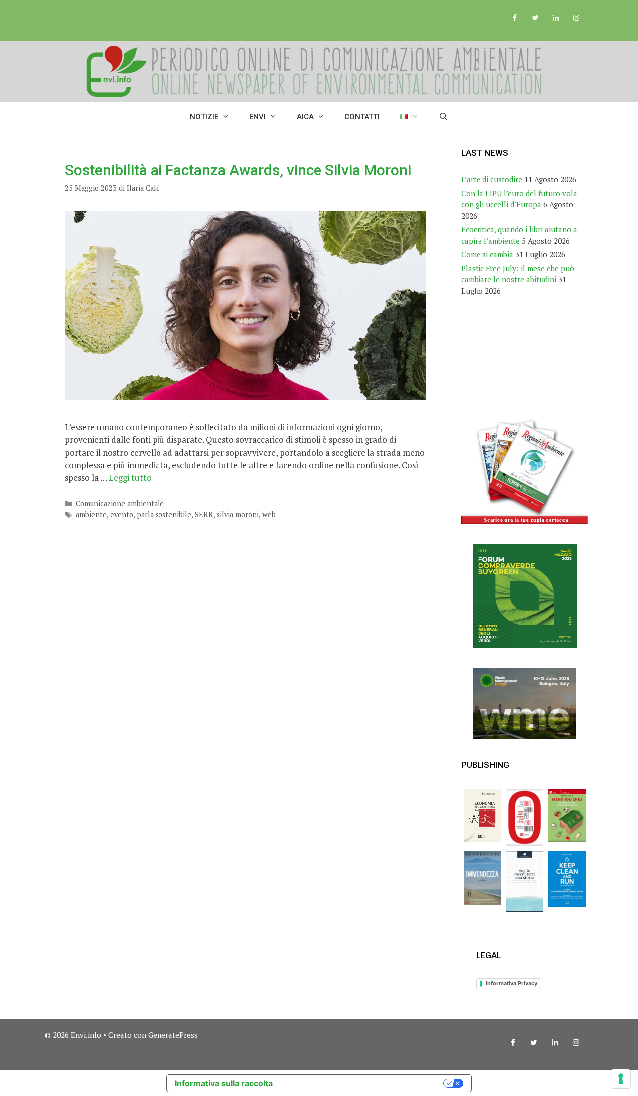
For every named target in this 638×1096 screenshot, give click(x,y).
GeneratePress (173, 1035)
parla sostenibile (164, 514)
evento (121, 514)
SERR (204, 514)
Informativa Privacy (511, 983)
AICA (305, 116)
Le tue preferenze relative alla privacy (363, 1083)
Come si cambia (487, 254)
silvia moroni (238, 514)
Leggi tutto (130, 477)
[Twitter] (535, 18)
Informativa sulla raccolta (224, 1083)
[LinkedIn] (555, 18)
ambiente (91, 514)
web (269, 514)
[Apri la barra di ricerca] (443, 117)
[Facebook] (515, 18)
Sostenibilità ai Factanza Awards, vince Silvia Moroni (238, 170)
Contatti (362, 116)
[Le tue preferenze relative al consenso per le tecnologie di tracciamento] (620, 1078)
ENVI (257, 116)
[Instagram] (576, 18)
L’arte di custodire (491, 179)
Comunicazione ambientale (120, 503)
